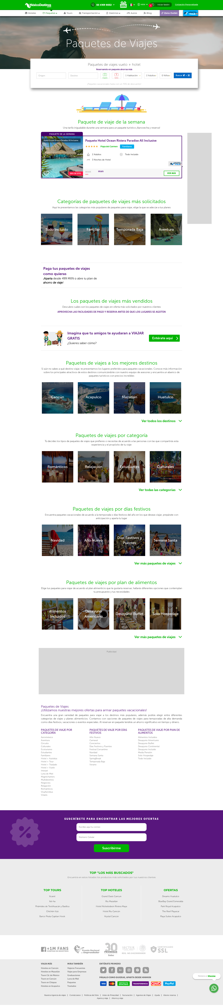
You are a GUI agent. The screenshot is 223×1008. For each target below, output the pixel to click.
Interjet (44, 770)
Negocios (45, 783)
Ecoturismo (46, 749)
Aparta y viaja (102, 998)
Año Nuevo (95, 737)
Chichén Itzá (52, 911)
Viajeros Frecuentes (76, 968)
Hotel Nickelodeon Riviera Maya (111, 906)
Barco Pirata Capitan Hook (52, 916)
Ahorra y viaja (117, 998)
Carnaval (94, 740)
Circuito (45, 743)
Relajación (46, 786)
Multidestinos (47, 780)
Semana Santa (96, 755)
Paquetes (71, 982)
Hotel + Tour (47, 761)
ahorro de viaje (53, 282)
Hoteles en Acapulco (50, 986)
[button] (92, 13)
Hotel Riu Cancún (111, 911)
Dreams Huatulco (170, 896)
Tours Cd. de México (50, 975)
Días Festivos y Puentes (101, 746)
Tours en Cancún (48, 979)
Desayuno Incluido (147, 749)
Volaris (44, 795)
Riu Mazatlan (111, 901)
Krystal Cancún (111, 916)
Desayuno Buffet (146, 743)
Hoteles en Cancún (49, 968)
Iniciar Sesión (163, 4)
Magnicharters (48, 776)
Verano (93, 764)
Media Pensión (145, 752)
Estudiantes (46, 752)
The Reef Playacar (170, 911)
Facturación (127, 995)
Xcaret (52, 896)
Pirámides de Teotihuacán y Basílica (52, 906)
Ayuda (157, 995)
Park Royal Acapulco (171, 906)
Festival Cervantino (99, 749)
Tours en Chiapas (49, 982)
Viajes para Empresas (76, 972)
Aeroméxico (47, 737)
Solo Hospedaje (145, 755)
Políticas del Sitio (91, 995)
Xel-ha (52, 901)
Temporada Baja (97, 761)
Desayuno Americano (148, 740)
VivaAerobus (47, 792)
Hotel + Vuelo (48, 767)
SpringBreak (95, 758)
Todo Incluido (144, 758)
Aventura (45, 740)
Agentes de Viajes (143, 995)
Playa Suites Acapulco (170, 916)
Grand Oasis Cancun (111, 896)
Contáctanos (75, 995)
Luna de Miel (47, 773)
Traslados (71, 986)
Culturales (46, 746)
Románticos (47, 789)
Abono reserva (169, 995)
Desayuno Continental (148, 746)
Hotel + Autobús (49, 758)
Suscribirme (111, 848)
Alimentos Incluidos (147, 737)
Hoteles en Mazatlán (50, 972)
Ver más (171, 173)
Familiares (45, 755)
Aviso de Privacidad (110, 995)
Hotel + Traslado (49, 764)
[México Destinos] (40, 4)
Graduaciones (73, 975)
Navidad (93, 752)
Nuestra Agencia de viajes (55, 995)
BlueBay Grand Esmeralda (170, 901)
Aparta (48, 278)
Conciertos (95, 743)
